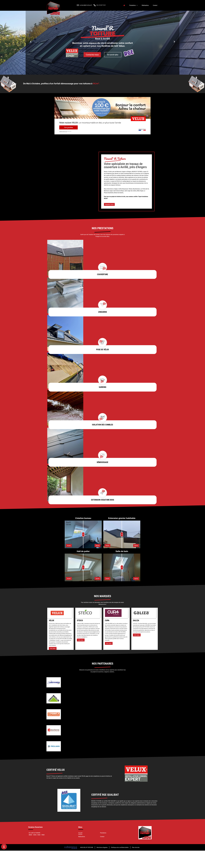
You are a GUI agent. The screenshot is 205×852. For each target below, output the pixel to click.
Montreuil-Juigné (108, 191)
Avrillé (120, 189)
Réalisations (145, 5)
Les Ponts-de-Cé (144, 189)
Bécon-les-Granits (118, 192)
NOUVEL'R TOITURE (86, 847)
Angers (116, 189)
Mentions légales (102, 847)
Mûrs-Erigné (140, 191)
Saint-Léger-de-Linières (131, 191)
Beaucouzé (125, 189)
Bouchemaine (136, 189)
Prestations (132, 5)
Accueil (80, 833)
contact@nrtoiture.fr (86, 5)
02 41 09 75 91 (101, 5)
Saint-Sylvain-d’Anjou (118, 191)
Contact (155, 5)
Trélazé (130, 189)
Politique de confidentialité (120, 847)
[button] (109, 204)
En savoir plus (102, 529)
